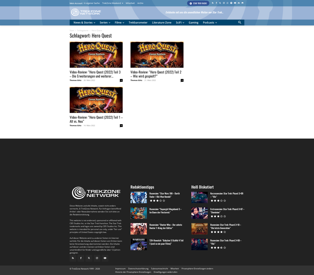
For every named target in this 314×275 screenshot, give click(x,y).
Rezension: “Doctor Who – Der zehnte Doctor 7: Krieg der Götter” (165, 226)
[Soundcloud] (239, 3)
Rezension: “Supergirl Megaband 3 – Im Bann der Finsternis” (165, 210)
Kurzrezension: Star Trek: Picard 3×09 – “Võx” (226, 195)
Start (72, 30)
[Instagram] (224, 3)
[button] (240, 22)
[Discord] (242, 3)
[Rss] (213, 3)
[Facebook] (216, 3)
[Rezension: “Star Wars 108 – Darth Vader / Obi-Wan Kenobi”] (139, 197)
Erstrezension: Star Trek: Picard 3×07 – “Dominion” (227, 210)
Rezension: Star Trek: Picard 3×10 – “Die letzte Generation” (225, 226)
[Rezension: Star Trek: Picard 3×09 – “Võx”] (199, 244)
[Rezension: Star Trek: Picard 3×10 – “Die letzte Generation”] (199, 229)
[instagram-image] (84, 160)
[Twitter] (220, 3)
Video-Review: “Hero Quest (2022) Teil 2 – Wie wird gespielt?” (156, 74)
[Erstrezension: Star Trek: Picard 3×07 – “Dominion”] (199, 213)
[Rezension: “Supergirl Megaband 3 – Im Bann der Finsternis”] (139, 213)
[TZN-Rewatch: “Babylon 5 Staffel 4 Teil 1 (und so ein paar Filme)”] (139, 244)
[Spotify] (231, 3)
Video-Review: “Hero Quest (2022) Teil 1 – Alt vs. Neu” (96, 119)
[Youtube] (235, 3)
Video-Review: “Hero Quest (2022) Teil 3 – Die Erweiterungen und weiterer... (95, 74)
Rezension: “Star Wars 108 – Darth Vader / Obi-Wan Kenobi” (164, 195)
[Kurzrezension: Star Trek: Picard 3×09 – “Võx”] (199, 197)
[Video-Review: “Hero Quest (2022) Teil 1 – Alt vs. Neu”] (96, 100)
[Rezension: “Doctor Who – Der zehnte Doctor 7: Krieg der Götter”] (139, 229)
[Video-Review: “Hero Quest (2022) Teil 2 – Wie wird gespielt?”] (157, 55)
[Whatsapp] (227, 3)
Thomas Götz (75, 80)
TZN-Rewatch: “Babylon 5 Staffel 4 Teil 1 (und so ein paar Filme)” (166, 242)
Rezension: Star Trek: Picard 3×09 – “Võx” (225, 242)
